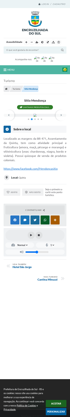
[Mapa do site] (53, 42)
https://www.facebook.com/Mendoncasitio (31, 168)
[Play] (31, 235)
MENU (11, 69)
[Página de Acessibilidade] (58, 42)
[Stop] (39, 235)
